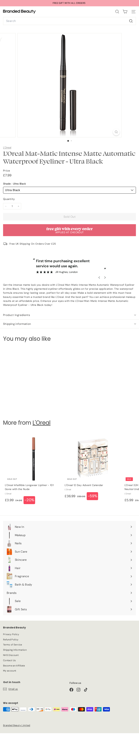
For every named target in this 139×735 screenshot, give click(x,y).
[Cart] (125, 11)
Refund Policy (10, 639)
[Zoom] (116, 132)
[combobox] (69, 21)
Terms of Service (12, 644)
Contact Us (9, 660)
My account (9, 670)
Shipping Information (15, 649)
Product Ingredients (16, 315)
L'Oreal (7, 147)
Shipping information (17, 324)
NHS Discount (11, 655)
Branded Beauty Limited (16, 725)
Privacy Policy (11, 634)
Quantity (9, 199)
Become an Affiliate (14, 665)
